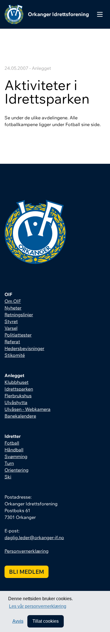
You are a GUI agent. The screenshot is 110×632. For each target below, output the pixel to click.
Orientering (16, 470)
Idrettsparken (19, 389)
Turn (9, 463)
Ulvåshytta (16, 402)
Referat (12, 341)
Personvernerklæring (27, 551)
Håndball (14, 449)
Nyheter (13, 308)
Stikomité (15, 355)
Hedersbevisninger (24, 348)
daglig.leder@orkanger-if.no (34, 537)
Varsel (11, 328)
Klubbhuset (16, 382)
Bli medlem (26, 571)
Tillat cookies (45, 621)
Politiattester (18, 335)
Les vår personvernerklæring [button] (37, 606)
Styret (11, 321)
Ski (8, 476)
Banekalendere (20, 416)
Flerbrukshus (18, 395)
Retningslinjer (19, 314)
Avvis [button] (17, 621)
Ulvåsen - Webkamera (27, 409)
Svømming (16, 456)
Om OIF (13, 301)
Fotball (12, 443)
